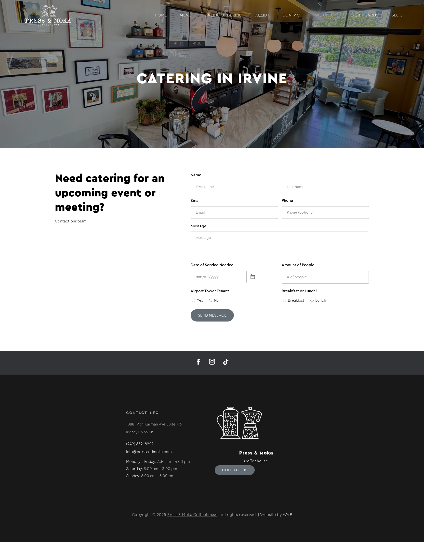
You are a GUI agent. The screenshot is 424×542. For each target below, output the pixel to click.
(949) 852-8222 (140, 444)
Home (161, 15)
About (262, 15)
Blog (397, 15)
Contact (292, 15)
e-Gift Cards (365, 15)
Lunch (320, 300)
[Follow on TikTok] (226, 362)
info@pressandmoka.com (149, 452)
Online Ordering (223, 15)
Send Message (212, 315)
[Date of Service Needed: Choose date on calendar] (253, 277)
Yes (200, 300)
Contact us (234, 470)
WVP (287, 515)
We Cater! (326, 15)
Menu (186, 15)
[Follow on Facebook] (198, 362)
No (216, 300)
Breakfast (296, 300)
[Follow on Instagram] (212, 362)
